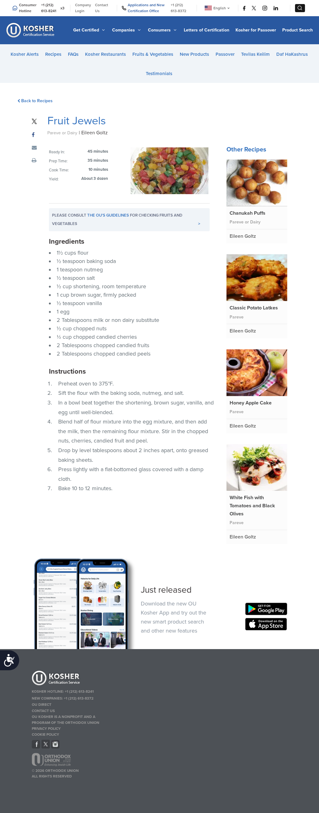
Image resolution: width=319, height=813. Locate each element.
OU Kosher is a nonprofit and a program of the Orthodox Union (65, 720)
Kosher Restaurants (105, 54)
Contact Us (101, 8)
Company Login (83, 8)
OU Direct (41, 704)
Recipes (53, 54)
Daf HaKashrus (292, 54)
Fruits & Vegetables (152, 54)
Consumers (160, 30)
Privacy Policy (46, 728)
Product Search (297, 30)
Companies (124, 30)
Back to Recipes (36, 100)
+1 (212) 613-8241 (48, 8)
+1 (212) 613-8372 (178, 8)
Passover (225, 54)
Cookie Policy (45, 734)
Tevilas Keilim (255, 54)
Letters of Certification (206, 30)
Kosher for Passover (256, 30)
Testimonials (159, 73)
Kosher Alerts (25, 54)
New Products (194, 54)
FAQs (73, 54)
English (219, 8)
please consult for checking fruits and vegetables (126, 219)
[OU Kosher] (73, 679)
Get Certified (86, 30)
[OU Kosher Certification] (31, 30)
